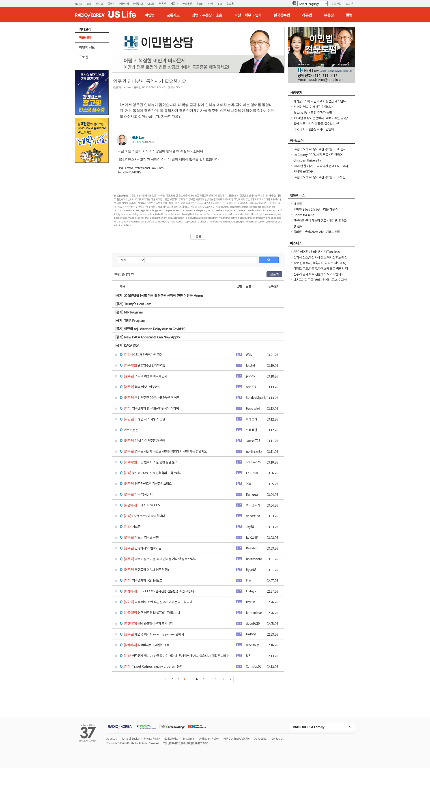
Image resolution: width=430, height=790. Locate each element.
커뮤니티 (124, 3)
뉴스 (89, 3)
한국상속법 (282, 15)
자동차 (174, 3)
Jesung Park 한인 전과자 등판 (312, 112)
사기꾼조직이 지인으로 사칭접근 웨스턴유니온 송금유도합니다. (319, 103)
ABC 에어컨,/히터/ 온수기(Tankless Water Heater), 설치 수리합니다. (316, 253)
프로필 (83, 56)
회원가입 (336, 3)
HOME (78, 3)
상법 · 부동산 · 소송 (207, 15)
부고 (219, 3)
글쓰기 (274, 274)
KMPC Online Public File (236, 738)
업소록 (230, 3)
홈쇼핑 (199, 3)
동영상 (111, 3)
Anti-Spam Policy (208, 738)
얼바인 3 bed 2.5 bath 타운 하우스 (315, 209)
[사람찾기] (321, 94)
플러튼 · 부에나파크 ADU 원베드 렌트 (317, 231)
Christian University (307, 160)
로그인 (349, 3)
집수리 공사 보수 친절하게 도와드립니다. (318, 274)
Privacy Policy (151, 738)
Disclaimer (188, 738)
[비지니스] (321, 244)
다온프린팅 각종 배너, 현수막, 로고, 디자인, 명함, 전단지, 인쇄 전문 (320, 281)
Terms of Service (130, 738)
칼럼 (349, 15)
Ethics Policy (171, 738)
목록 (198, 236)
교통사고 (173, 15)
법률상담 (85, 37)
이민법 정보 (87, 47)
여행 (210, 3)
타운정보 (138, 3)
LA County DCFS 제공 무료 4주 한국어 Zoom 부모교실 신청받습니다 (318, 156)
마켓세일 (187, 3)
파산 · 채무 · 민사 (248, 15)
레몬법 (307, 15)
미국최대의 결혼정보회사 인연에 (313, 129)
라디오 (99, 3)
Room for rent (303, 215)
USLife (150, 3)
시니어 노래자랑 (303, 171)
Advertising (260, 738)
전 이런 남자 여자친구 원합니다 (313, 106)
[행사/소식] (321, 141)
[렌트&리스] (321, 196)
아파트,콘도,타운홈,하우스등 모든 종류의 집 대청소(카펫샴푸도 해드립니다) (320, 270)
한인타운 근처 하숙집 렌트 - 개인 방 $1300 (320, 220)
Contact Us (277, 738)
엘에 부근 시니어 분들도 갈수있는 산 (316, 123)
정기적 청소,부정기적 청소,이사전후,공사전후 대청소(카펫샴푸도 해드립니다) (320, 259)
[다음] (230, 679)
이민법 (149, 15)
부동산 (162, 3)
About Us (111, 738)
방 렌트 (298, 203)
